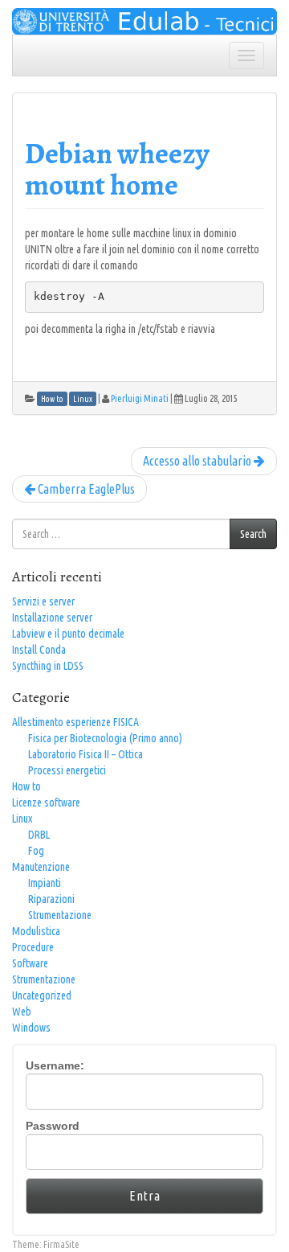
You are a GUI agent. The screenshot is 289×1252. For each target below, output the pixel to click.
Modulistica (36, 931)
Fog (36, 850)
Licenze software (46, 802)
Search (253, 533)
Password (52, 1125)
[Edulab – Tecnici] (144, 20)
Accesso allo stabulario (198, 461)
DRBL (39, 834)
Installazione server (52, 617)
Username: (55, 1065)
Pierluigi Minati (140, 398)
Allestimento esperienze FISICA (75, 722)
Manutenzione (41, 866)
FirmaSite (61, 1244)
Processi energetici (67, 770)
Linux (22, 818)
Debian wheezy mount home (117, 169)
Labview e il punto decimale (68, 633)
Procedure (33, 947)
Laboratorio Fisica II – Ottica (85, 754)
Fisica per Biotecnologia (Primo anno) (105, 738)
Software (30, 963)
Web (21, 1011)
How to (26, 786)
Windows (31, 1027)
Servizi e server (43, 601)
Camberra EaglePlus (85, 489)
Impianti (44, 882)
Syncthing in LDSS (47, 665)
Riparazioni (51, 899)
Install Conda (39, 649)
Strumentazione (60, 915)
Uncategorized (41, 995)
